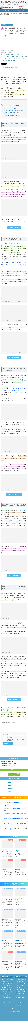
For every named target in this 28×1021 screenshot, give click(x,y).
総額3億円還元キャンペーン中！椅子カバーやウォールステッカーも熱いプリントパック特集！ (7, 944)
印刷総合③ (10, 788)
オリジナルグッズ (16, 54)
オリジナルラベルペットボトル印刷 (13, 380)
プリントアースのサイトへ (14, 494)
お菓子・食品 (6, 54)
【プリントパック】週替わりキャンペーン (12, 804)
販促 (4, 60)
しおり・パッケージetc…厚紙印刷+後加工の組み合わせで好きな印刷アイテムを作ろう (20, 901)
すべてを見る (24, 803)
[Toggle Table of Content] (2, 104)
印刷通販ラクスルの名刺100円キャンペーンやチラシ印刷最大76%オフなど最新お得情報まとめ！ (20, 944)
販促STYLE (9, 60)
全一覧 (9, 791)
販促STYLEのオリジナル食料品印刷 (12, 115)
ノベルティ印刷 (13, 56)
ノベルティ (6, 56)
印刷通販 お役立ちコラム (9, 765)
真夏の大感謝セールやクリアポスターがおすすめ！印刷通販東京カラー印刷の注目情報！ (20, 964)
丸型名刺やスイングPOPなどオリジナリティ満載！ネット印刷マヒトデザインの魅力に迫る (20, 923)
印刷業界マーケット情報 (9, 763)
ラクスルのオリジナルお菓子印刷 (11, 106)
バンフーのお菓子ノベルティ (10, 108)
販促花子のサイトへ (14, 575)
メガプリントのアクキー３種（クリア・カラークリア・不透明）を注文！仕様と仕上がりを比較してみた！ (7, 965)
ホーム (2, 10)
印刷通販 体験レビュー (8, 761)
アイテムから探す (15, 10)
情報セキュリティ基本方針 (11, 1005)
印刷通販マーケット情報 (8, 13)
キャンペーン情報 (14, 774)
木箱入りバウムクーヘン (10, 221)
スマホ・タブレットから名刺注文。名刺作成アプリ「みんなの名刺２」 (20, 873)
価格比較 (7, 10)
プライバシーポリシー (13, 1002)
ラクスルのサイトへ (14, 227)
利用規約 (20, 1005)
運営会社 (5, 1002)
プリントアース (18, 58)
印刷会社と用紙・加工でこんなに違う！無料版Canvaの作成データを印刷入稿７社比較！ (7, 853)
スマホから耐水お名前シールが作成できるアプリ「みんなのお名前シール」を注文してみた (7, 873)
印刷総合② (10, 785)
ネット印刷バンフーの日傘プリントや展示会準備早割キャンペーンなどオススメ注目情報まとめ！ (7, 902)
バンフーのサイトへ (14, 357)
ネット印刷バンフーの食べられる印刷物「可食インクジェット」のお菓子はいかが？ (13, 265)
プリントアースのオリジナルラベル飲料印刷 (14, 110)
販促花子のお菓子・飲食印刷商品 (11, 112)
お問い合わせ (21, 1002)
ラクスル (8, 130)
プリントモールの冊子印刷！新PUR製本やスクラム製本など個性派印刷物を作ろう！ (7, 922)
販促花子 (15, 60)
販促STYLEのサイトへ (14, 699)
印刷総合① (10, 782)
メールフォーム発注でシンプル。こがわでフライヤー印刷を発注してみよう (20, 853)
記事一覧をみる (7, 743)
